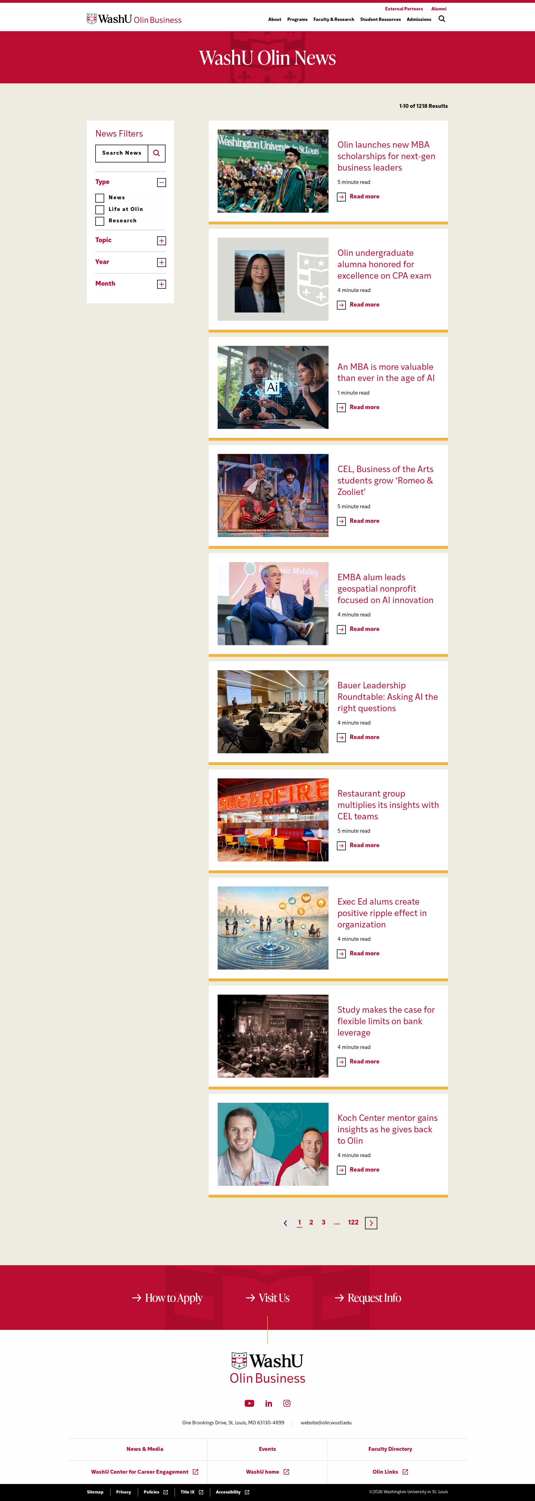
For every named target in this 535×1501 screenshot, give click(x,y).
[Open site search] (442, 19)
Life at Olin (126, 209)
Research (123, 221)
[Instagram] (286, 1405)
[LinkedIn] (269, 1405)
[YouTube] (249, 1405)
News (117, 198)
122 (353, 1223)
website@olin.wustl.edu (326, 1423)
